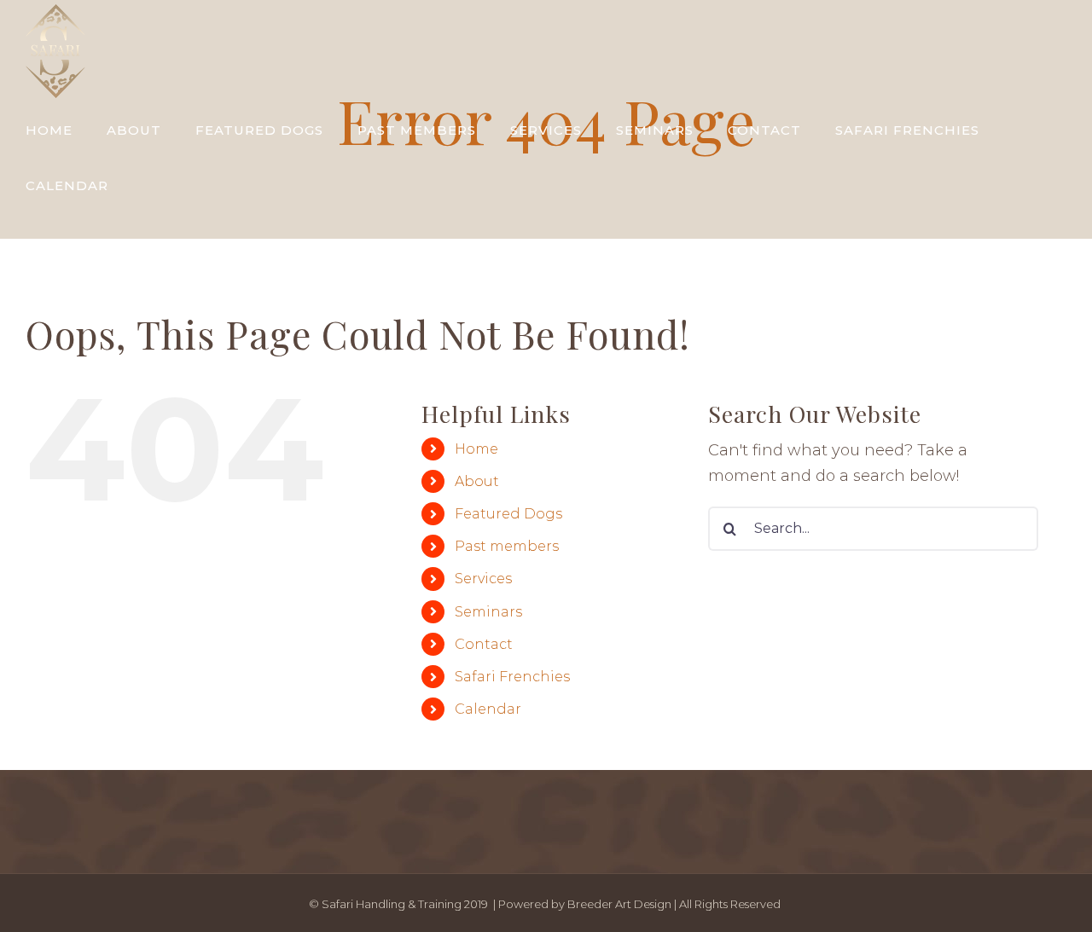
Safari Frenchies (512, 677)
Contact (484, 644)
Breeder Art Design (619, 904)
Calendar (488, 709)
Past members (507, 546)
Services (483, 578)
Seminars (488, 612)
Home (476, 449)
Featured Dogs (508, 514)
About (477, 481)
